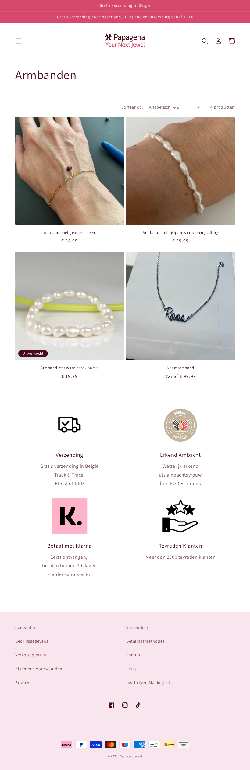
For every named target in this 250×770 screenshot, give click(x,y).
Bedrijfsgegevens (31, 641)
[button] (18, 41)
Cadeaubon (26, 627)
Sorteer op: (132, 107)
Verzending (137, 627)
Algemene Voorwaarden (38, 668)
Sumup (133, 654)
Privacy (22, 682)
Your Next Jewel (131, 756)
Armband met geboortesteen (69, 232)
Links (131, 668)
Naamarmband (180, 368)
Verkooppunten (30, 654)
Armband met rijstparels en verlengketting (180, 232)
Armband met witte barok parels (69, 368)
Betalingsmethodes (145, 641)
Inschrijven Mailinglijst (148, 682)
